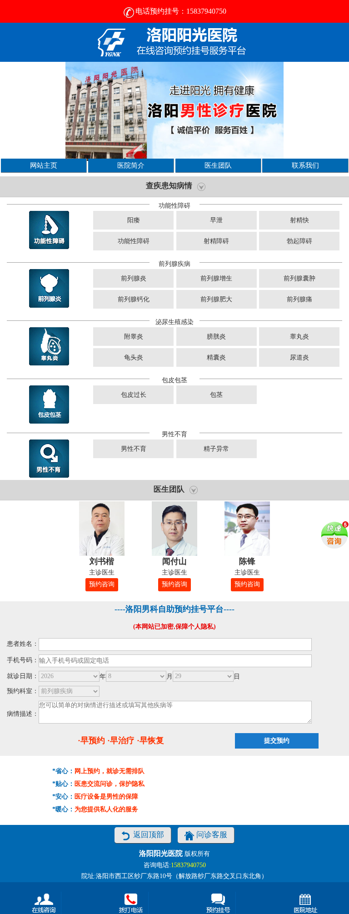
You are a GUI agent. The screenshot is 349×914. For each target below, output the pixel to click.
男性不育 (174, 434)
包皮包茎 (174, 380)
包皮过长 (133, 394)
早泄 (216, 220)
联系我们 (305, 165)
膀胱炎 (216, 336)
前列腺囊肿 (299, 278)
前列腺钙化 (134, 299)
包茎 (216, 394)
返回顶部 (148, 834)
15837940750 (188, 865)
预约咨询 (102, 584)
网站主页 (43, 165)
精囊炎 (216, 357)
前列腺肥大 (216, 299)
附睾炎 (133, 336)
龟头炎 (133, 357)
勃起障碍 (299, 241)
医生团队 (218, 165)
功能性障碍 (174, 205)
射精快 (299, 220)
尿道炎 (299, 357)
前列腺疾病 (174, 263)
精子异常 (216, 448)
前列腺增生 (216, 278)
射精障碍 (216, 241)
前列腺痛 (299, 299)
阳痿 (133, 220)
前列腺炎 (133, 278)
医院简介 (131, 165)
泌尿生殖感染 (174, 322)
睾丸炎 (299, 336)
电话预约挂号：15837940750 (180, 11)
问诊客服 (211, 834)
